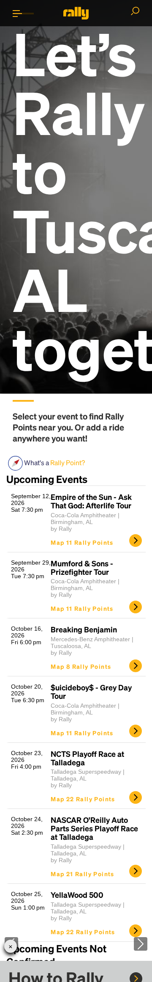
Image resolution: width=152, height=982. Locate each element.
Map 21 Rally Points (82, 873)
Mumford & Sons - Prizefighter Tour (82, 567)
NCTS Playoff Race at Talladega (87, 758)
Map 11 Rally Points (82, 542)
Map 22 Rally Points (83, 799)
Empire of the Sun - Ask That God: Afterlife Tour (91, 501)
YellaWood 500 (77, 895)
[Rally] (76, 13)
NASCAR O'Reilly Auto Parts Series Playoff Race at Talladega (94, 828)
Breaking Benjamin (84, 629)
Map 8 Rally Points (81, 666)
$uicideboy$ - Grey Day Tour (91, 691)
